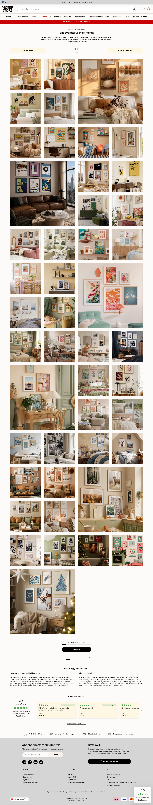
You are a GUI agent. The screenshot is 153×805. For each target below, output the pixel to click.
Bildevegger (81, 29)
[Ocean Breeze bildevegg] (25, 312)
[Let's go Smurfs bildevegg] (59, 142)
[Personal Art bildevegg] (25, 482)
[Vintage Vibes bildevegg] (59, 550)
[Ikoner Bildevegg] (59, 448)
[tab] (143, 9)
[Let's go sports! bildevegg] (93, 210)
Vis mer (76, 649)
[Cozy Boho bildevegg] (59, 516)
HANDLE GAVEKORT (111, 761)
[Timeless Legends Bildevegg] (127, 346)
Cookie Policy (62, 792)
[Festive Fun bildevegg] (127, 550)
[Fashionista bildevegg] (25, 550)
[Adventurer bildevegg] (25, 516)
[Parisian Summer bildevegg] (25, 244)
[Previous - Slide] (34, 710)
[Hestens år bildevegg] (25, 108)
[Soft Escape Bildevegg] (127, 414)
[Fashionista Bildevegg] (93, 176)
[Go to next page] (89, 658)
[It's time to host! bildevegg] (25, 278)
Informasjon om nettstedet (79, 792)
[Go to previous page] (64, 658)
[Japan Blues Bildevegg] (25, 448)
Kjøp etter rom (125, 50)
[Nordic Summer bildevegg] (59, 244)
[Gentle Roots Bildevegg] (25, 346)
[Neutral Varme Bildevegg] (93, 414)
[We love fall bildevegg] (59, 74)
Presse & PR (72, 777)
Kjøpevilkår (51, 792)
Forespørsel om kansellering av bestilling (121, 782)
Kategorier (28, 50)
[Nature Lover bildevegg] (110, 499)
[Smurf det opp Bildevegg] (93, 142)
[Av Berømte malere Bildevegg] (59, 108)
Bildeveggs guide (29, 774)
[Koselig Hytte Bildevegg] (127, 448)
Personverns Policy (98, 792)
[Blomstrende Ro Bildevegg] (93, 380)
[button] (78, 49)
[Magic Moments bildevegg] (93, 550)
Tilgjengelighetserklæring (76, 782)
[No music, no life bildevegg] (42, 193)
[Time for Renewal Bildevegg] (59, 346)
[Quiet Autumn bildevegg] (110, 91)
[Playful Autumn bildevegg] (25, 74)
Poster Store (70, 29)
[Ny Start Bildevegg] (42, 397)
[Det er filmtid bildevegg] (127, 176)
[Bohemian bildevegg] (59, 482)
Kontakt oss (111, 777)
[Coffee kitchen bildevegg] (59, 278)
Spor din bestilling (113, 774)
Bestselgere (27, 777)
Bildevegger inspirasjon (31, 782)
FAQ (108, 780)
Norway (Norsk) (19, 799)
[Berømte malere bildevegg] (25, 142)
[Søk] (134, 9)
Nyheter (26, 780)
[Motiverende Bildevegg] (127, 380)
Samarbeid (72, 780)
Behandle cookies (113, 785)
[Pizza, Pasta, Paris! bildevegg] (127, 210)
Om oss (70, 774)
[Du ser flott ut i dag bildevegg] (127, 142)
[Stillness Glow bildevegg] (42, 601)
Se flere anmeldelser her (76, 724)
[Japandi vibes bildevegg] (110, 295)
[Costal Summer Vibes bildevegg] (127, 244)
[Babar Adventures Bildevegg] (59, 312)
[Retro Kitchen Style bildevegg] (93, 244)
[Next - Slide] (141, 710)
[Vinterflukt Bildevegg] (93, 448)
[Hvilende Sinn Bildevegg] (93, 346)
